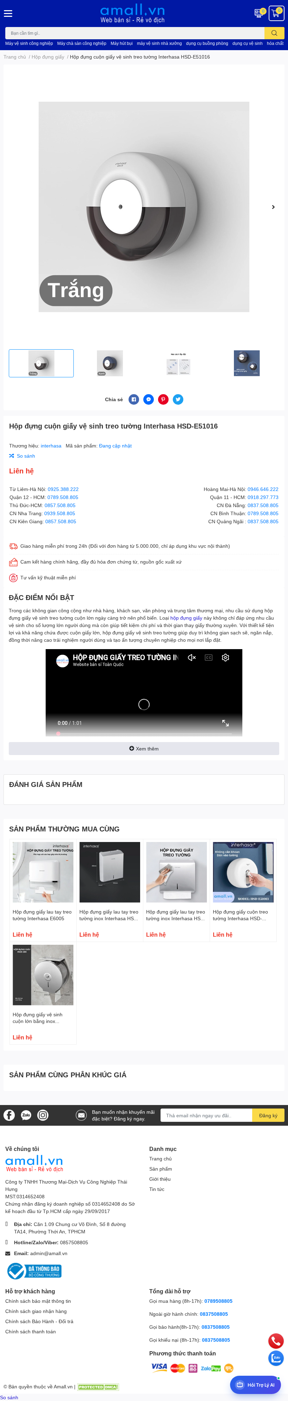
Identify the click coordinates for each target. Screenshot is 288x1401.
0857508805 (74, 1242)
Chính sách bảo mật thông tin (38, 1301)
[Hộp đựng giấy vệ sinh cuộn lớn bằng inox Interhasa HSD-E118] (43, 975)
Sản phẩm (160, 1169)
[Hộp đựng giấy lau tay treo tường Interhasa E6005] (43, 872)
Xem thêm (147, 749)
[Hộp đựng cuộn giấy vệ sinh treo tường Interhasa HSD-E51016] (144, 207)
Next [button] (273, 207)
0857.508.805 (60, 505)
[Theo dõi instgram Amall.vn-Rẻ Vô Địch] (42, 1115)
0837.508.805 (263, 505)
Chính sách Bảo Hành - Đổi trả (39, 1321)
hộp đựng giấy (186, 618)
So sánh (9, 1397)
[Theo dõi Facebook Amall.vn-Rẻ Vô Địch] (9, 1115)
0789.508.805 (62, 497)
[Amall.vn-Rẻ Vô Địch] (144, 13)
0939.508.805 (59, 513)
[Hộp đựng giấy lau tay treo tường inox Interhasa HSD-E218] (176, 872)
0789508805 (218, 1301)
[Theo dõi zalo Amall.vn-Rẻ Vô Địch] (26, 1115)
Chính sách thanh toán (30, 1331)
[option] (144, 207)
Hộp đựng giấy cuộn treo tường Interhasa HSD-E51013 (240, 918)
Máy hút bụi (122, 43)
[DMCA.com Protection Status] (98, 1386)
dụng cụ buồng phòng (207, 43)
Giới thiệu (160, 1179)
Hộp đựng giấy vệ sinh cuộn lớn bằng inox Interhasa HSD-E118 (38, 1021)
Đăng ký (268, 1115)
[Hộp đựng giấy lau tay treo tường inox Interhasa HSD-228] (109, 872)
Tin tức (156, 1189)
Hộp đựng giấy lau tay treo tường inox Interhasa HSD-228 (109, 918)
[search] (274, 33)
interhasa (52, 446)
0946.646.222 (263, 489)
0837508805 (214, 1314)
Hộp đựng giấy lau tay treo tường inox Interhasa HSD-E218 (176, 918)
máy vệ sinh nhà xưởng (159, 43)
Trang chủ (160, 1158)
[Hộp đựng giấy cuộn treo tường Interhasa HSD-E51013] (243, 872)
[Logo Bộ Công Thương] (33, 1270)
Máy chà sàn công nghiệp (81, 43)
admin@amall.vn (48, 1253)
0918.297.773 (263, 497)
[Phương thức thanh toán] (192, 1367)
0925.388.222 (63, 489)
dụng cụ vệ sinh (248, 43)
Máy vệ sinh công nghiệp (29, 43)
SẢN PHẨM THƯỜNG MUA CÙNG (64, 828)
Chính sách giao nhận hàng (36, 1311)
